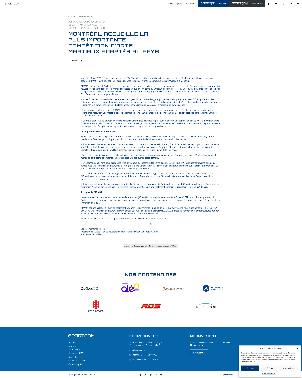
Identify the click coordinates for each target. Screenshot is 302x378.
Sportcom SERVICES (78, 360)
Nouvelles (222, 4)
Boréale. (230, 375)
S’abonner (199, 352)
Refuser (270, 368)
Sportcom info (209, 3)
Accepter (250, 368)
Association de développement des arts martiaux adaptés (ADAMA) (150, 246)
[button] (297, 348)
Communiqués (256, 4)
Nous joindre (190, 4)
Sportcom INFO (75, 353)
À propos (179, 4)
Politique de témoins (269, 374)
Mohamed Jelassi (97, 229)
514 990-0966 (150, 355)
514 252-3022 (154, 359)
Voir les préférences (289, 368)
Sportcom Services (240, 3)
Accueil (170, 4)
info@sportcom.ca (137, 350)
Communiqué (78, 61)
